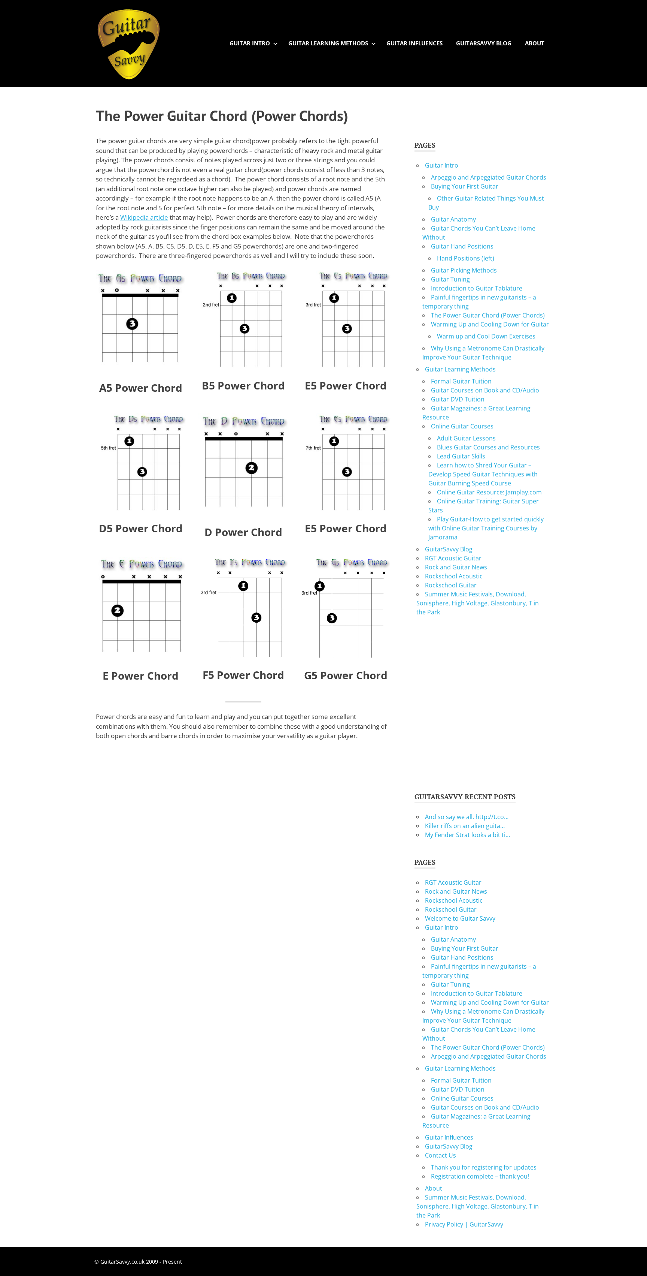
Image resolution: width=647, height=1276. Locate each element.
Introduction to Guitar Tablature (476, 288)
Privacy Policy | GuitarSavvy (464, 1224)
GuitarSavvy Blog (483, 43)
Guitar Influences (414, 43)
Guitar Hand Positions (462, 246)
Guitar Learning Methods (328, 43)
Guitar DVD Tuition (458, 399)
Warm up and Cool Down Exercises (486, 336)
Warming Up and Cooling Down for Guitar (490, 324)
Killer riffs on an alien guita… (465, 826)
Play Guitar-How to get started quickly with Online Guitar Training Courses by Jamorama (486, 528)
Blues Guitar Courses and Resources (488, 447)
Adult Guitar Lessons (466, 438)
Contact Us (440, 1155)
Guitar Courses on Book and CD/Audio (485, 390)
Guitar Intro (250, 43)
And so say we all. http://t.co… (466, 817)
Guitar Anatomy (453, 219)
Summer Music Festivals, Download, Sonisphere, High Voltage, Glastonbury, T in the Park (477, 603)
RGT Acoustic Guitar (453, 558)
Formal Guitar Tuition (461, 381)
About (534, 43)
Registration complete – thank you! (480, 1176)
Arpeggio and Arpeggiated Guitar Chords (488, 177)
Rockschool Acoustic (454, 576)
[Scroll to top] (633, 1262)
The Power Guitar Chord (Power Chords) (488, 315)
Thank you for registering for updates (484, 1167)
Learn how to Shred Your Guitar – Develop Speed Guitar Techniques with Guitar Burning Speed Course (483, 474)
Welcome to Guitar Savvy (460, 918)
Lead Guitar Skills (461, 456)
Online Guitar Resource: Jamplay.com (489, 492)
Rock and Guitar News (456, 567)
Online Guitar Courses (462, 426)
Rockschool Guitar (451, 585)
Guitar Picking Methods (464, 270)
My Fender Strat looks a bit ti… (467, 835)
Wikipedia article (144, 217)
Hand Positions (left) (465, 258)
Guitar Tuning (450, 279)
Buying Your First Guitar (464, 186)
